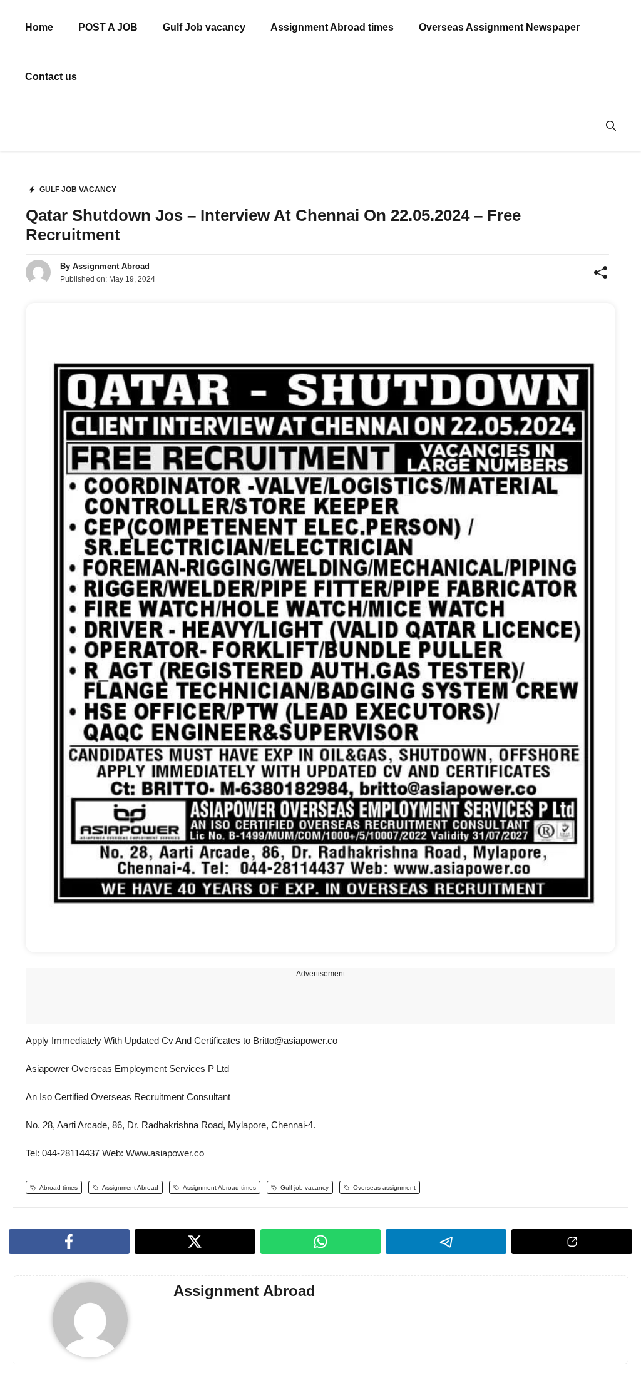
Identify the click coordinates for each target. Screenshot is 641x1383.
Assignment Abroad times (332, 27)
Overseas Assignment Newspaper (499, 27)
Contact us (51, 76)
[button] (610, 126)
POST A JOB (108, 27)
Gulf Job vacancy (204, 27)
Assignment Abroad (111, 266)
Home (39, 27)
